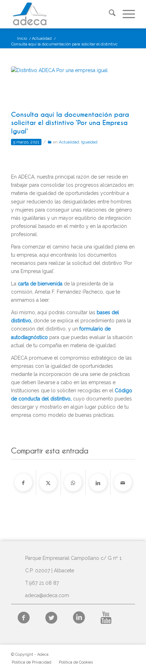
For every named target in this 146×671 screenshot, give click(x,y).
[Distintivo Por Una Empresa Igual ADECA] (64, 86)
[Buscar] (109, 14)
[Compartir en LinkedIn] (98, 482)
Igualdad (89, 142)
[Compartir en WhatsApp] (73, 482)
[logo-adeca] (60, 14)
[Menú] (125, 14)
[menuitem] (109, 14)
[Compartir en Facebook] (23, 482)
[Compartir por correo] (123, 482)
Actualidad (69, 142)
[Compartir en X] (48, 482)
